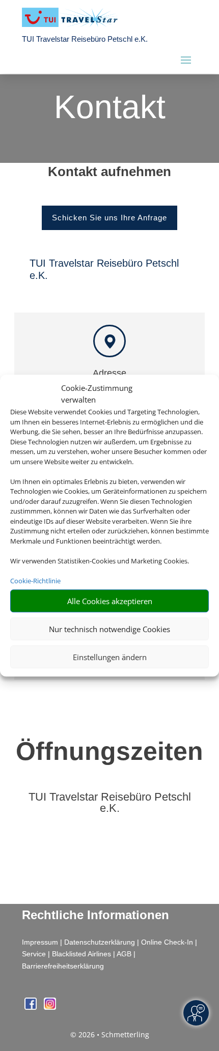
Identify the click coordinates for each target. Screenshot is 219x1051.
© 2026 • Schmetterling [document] (109, 1034)
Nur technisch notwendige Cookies (109, 629)
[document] (109, 174)
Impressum (40, 942)
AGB (124, 954)
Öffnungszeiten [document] (109, 751)
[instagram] (50, 1007)
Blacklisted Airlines (81, 954)
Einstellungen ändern (110, 657)
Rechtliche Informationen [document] (95, 915)
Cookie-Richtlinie (35, 580)
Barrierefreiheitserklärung (63, 966)
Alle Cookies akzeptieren (109, 601)
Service (34, 954)
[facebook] (31, 1007)
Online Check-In (167, 942)
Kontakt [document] (110, 108)
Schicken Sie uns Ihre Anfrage (109, 217)
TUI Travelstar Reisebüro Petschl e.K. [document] (110, 802)
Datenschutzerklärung (99, 942)
